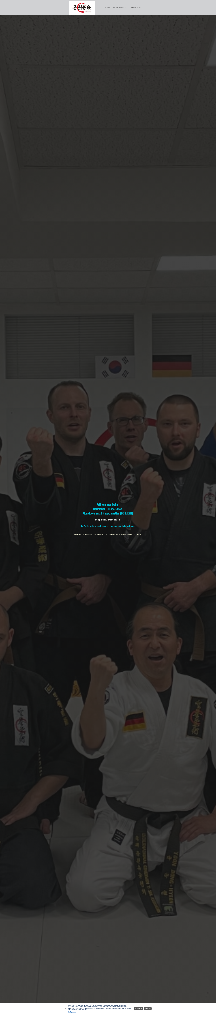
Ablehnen (148, 1008)
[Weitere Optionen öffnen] (144, 7)
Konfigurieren (72, 1012)
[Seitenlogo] (82, 8)
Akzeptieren (138, 1008)
